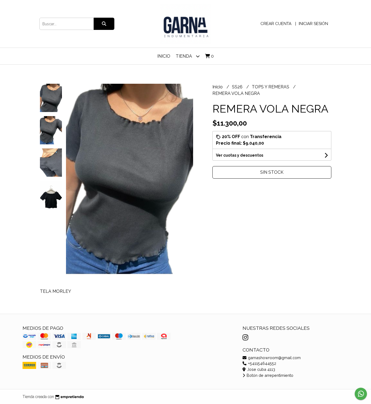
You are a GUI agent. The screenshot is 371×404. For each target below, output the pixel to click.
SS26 (238, 86)
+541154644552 (261, 363)
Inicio (163, 56)
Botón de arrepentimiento (269, 375)
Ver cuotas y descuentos (239, 155)
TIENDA (184, 56)
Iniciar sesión (313, 23)
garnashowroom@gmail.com (274, 357)
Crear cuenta (275, 23)
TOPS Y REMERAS (271, 86)
